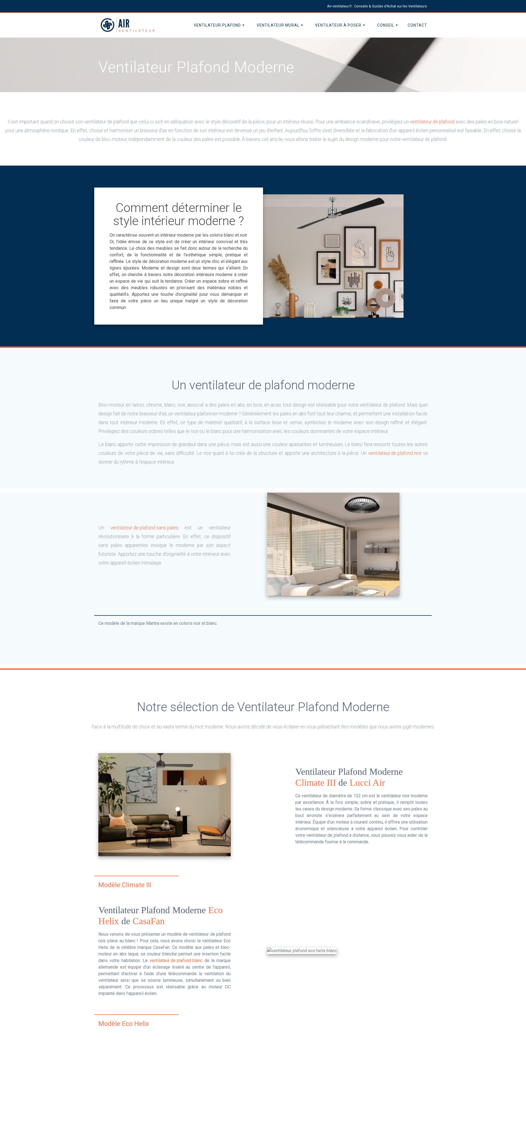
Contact (417, 25)
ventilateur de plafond (432, 121)
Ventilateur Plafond (217, 25)
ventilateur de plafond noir (395, 453)
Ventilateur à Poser (338, 25)
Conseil (385, 25)
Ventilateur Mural (278, 25)
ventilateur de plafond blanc (176, 960)
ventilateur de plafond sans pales (144, 527)
